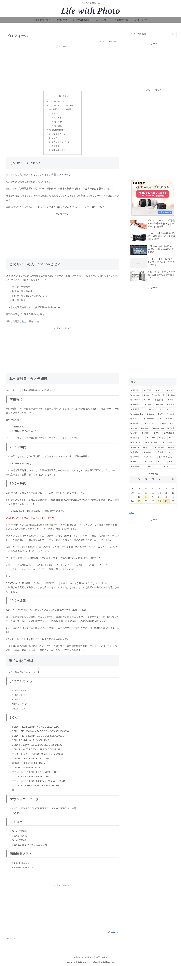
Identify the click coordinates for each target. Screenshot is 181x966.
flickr (24, 321)
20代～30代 (57, 117)
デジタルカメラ (58, 134)
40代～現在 (57, 126)
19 (146, 497)
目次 (58, 95)
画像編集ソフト (58, 150)
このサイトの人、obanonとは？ (63, 105)
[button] (173, 34)
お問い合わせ (102, 957)
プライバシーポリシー (83, 957)
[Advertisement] (62, 68)
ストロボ (56, 146)
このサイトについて (58, 101)
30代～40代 (57, 122)
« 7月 (131, 512)
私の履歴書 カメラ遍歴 (60, 109)
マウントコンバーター (61, 142)
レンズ (55, 138)
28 (159, 501)
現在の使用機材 (56, 130)
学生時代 (56, 113)
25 (139, 501)
